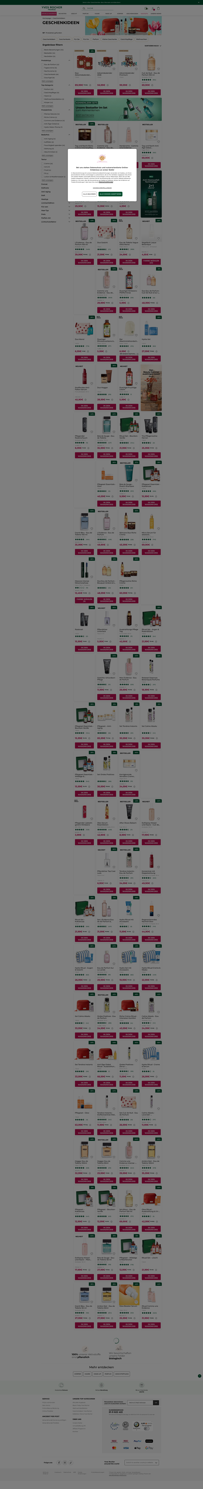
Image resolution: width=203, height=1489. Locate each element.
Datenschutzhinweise (106, 182)
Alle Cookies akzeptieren (110, 194)
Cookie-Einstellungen (102, 188)
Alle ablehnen (89, 194)
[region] (102, 175)
